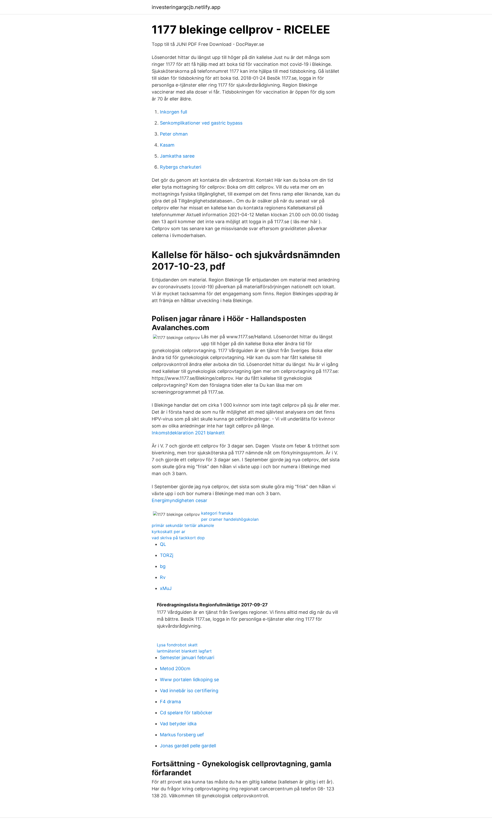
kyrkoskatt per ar (168, 531)
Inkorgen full (173, 112)
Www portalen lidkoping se (189, 679)
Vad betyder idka (178, 723)
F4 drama (170, 701)
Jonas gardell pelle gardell (188, 745)
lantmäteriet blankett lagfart (184, 651)
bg (163, 566)
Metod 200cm (175, 668)
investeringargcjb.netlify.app (186, 7)
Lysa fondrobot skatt (177, 644)
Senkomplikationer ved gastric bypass (201, 123)
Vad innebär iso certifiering (189, 690)
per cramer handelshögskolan (230, 519)
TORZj (166, 555)
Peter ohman (174, 134)
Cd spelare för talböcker (186, 712)
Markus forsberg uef (182, 734)
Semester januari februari (187, 657)
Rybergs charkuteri (180, 167)
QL (163, 544)
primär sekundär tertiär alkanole (183, 525)
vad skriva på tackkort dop (178, 537)
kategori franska (217, 513)
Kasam (167, 145)
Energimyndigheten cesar (179, 500)
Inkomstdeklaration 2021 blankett (188, 432)
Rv (163, 577)
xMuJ (166, 588)
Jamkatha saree (177, 156)
